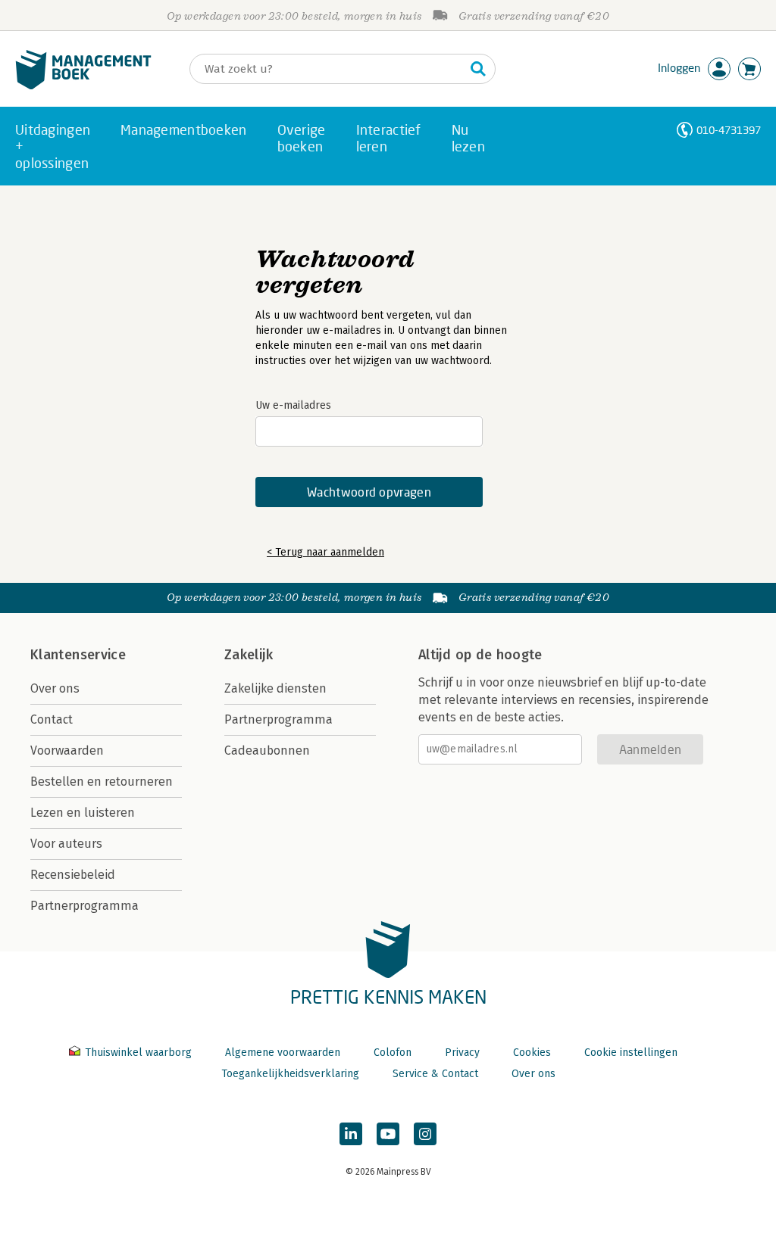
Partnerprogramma (84, 905)
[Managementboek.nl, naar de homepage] (83, 85)
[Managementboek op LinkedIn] (351, 1134)
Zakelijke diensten (275, 688)
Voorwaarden (67, 750)
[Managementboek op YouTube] (388, 1134)
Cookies (532, 1052)
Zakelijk (248, 654)
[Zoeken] (478, 69)
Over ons (55, 688)
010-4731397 (728, 129)
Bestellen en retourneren (101, 781)
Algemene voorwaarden (282, 1052)
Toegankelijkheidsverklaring (290, 1073)
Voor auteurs (66, 843)
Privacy (462, 1052)
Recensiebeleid (72, 874)
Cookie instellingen (630, 1052)
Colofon (392, 1052)
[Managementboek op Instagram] (425, 1134)
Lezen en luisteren (82, 812)
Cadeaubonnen (267, 750)
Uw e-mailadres (293, 405)
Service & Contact (435, 1073)
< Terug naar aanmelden (325, 552)
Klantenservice (78, 654)
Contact (51, 719)
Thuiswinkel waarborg (138, 1052)
